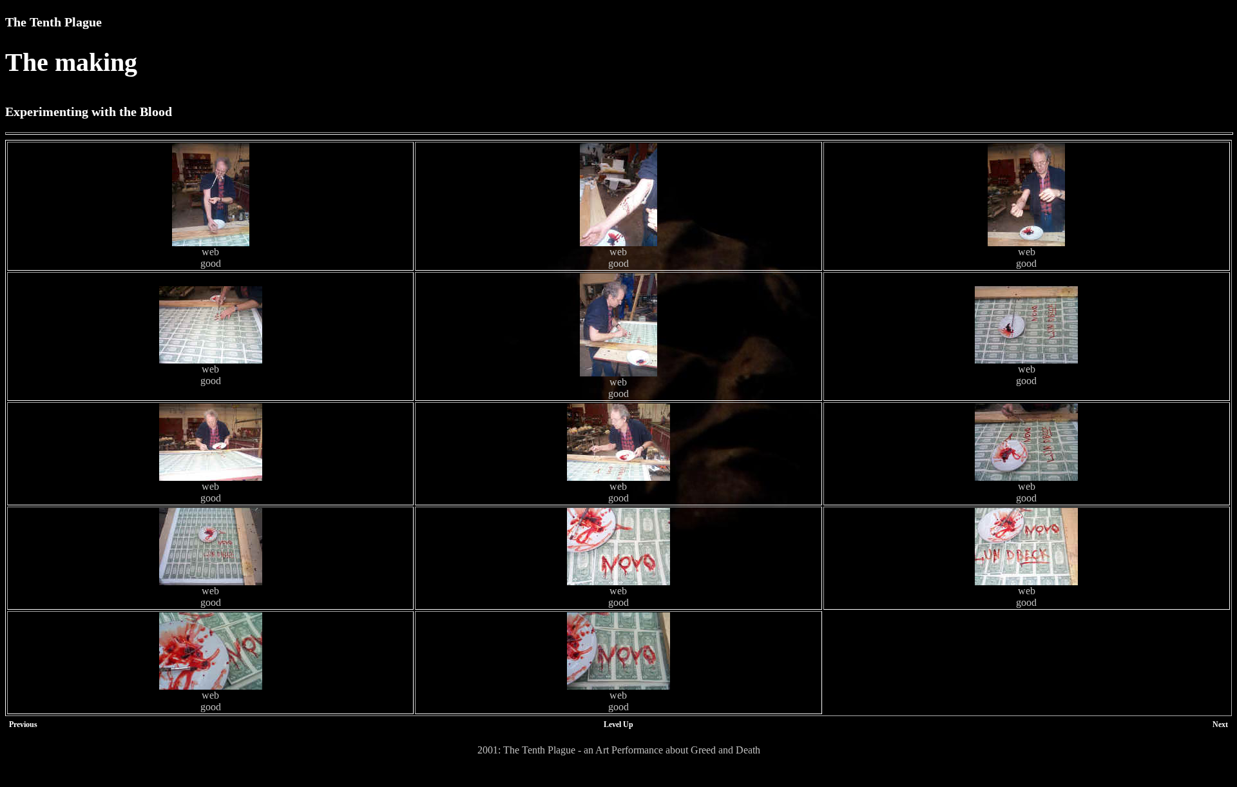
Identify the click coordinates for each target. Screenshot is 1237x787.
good (210, 263)
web (210, 251)
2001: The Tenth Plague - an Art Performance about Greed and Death (618, 749)
